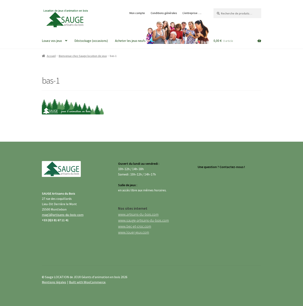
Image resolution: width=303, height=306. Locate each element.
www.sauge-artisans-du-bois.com (143, 220)
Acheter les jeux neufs (130, 41)
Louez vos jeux (52, 41)
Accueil (51, 56)
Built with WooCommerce (87, 282)
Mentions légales (54, 282)
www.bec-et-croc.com (134, 226)
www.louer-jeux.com (133, 232)
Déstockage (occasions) (91, 41)
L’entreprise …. (192, 13)
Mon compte (137, 13)
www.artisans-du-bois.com (138, 214)
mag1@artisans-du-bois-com (62, 215)
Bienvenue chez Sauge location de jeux (83, 56)
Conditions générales (164, 13)
